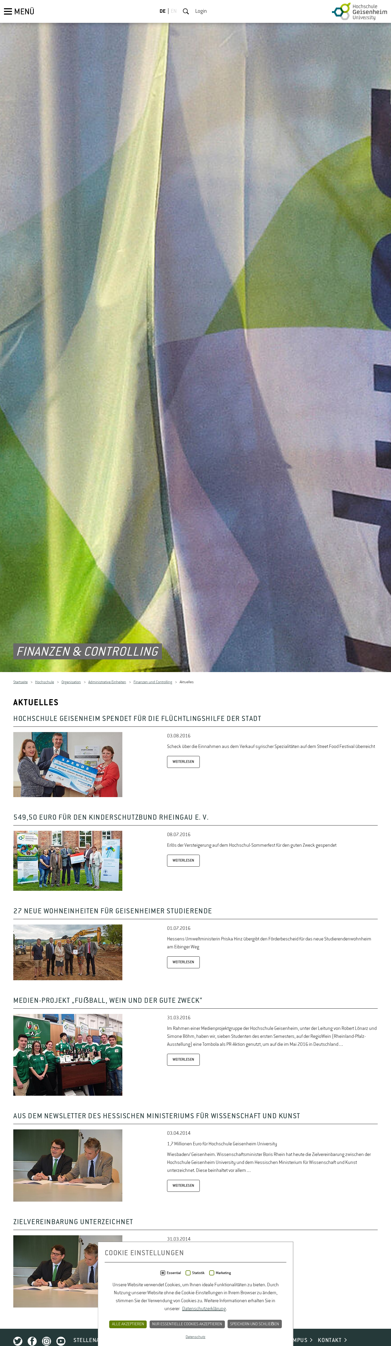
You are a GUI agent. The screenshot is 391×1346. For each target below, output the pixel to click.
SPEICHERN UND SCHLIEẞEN (254, 1324)
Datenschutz (195, 1337)
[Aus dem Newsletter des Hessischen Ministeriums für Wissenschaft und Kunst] (67, 1201)
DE (163, 11)
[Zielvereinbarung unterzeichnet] (67, 1307)
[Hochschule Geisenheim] (359, 11)
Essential (174, 1273)
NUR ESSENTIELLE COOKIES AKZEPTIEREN (187, 1324)
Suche (186, 11)
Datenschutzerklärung (204, 1308)
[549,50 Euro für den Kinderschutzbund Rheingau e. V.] (67, 891)
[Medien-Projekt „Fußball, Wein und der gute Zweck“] (67, 1096)
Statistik (198, 1273)
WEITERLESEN (183, 763)
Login (201, 11)
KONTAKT (330, 1341)
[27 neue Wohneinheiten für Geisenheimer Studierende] (67, 980)
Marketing (223, 1273)
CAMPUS (297, 1341)
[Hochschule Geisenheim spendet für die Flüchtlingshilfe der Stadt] (67, 797)
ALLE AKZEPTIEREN (128, 1324)
